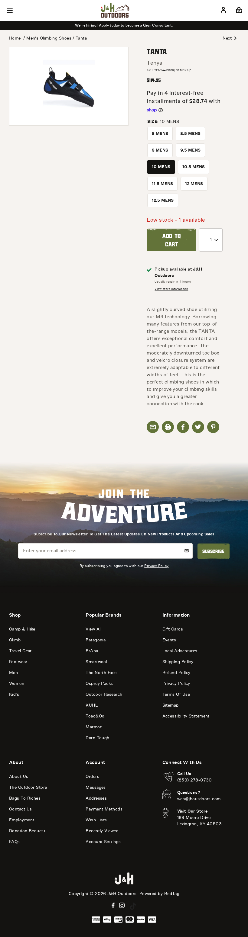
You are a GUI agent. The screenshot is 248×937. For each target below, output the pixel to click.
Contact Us (20, 809)
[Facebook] (113, 905)
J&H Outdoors (121, 893)
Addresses (96, 798)
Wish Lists (96, 820)
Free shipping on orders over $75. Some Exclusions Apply (150, 25)
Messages (96, 787)
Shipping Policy (178, 661)
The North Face (101, 672)
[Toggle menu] (10, 11)
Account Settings (103, 841)
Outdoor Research (104, 694)
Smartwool (96, 661)
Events (169, 640)
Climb (15, 640)
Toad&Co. (96, 716)
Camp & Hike (22, 629)
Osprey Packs (99, 683)
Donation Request (27, 830)
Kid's (14, 694)
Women (16, 683)
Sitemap (170, 705)
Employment (21, 820)
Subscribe (213, 551)
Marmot (94, 727)
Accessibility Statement (186, 716)
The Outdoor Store (28, 787)
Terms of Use (176, 694)
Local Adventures (179, 650)
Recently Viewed (102, 830)
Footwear (18, 661)
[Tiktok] (133, 906)
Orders (92, 776)
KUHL (92, 705)
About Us (18, 776)
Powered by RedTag (159, 893)
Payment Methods (104, 809)
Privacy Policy (156, 565)
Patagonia (96, 640)
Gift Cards (172, 629)
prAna (92, 650)
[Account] (223, 11)
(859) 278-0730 (194, 780)
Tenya (154, 62)
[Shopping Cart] (238, 11)
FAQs (14, 841)
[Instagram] (122, 905)
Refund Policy (176, 672)
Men (13, 672)
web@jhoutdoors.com (199, 798)
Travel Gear (20, 650)
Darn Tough (97, 737)
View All (94, 629)
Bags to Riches (25, 798)
